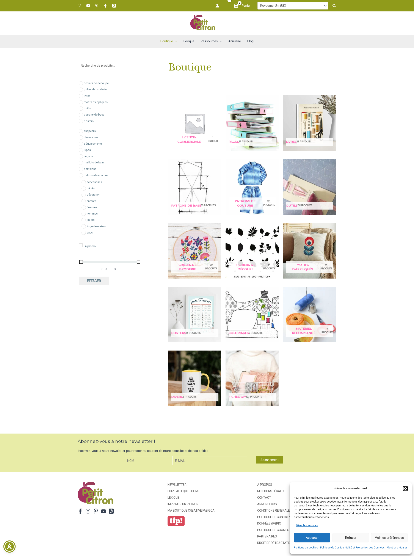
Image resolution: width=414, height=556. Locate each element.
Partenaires (267, 536)
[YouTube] (88, 6)
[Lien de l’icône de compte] (217, 6)
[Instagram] (80, 6)
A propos (264, 484)
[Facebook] (105, 6)
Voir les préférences (389, 538)
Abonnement (269, 460)
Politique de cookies (306, 547)
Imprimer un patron (183, 504)
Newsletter (177, 484)
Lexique (173, 497)
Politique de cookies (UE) (276, 530)
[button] (405, 488)
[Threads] (114, 6)
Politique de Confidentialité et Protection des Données (352, 547)
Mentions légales (397, 547)
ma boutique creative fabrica (191, 510)
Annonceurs (267, 504)
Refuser (350, 538)
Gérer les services (307, 525)
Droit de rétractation (275, 543)
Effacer (94, 281)
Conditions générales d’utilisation (284, 510)
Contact (264, 497)
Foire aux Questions (183, 491)
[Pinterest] (97, 6)
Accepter (312, 538)
